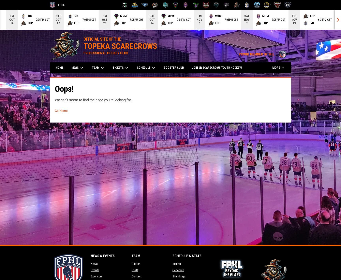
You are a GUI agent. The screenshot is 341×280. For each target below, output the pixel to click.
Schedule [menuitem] (146, 68)
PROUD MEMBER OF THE (263, 54)
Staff (135, 270)
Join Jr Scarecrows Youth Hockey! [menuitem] (218, 67)
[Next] (338, 20)
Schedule (178, 270)
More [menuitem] (278, 68)
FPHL (57, 5)
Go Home (61, 111)
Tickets (177, 263)
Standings (178, 276)
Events (95, 270)
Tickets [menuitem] (121, 68)
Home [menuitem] (60, 67)
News (94, 263)
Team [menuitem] (98, 68)
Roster (136, 263)
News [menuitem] (77, 68)
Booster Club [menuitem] (175, 67)
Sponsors (97, 276)
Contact (136, 276)
